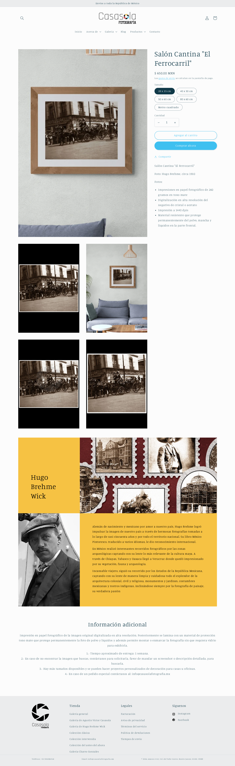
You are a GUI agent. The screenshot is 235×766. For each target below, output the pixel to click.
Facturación (128, 713)
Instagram (184, 713)
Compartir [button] (165, 156)
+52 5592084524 (47, 759)
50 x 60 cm (164, 99)
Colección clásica (80, 732)
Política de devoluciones (135, 732)
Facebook (183, 719)
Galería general (79, 713)
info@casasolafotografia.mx (101, 759)
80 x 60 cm (186, 99)
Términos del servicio (134, 726)
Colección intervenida (83, 738)
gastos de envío (167, 78)
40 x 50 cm (186, 91)
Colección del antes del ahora (87, 745)
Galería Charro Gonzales (84, 751)
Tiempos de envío (131, 738)
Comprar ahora (185, 145)
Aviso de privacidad (133, 720)
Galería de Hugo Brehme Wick (87, 726)
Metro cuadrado (168, 107)
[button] (22, 18)
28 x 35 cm (164, 91)
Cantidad (159, 115)
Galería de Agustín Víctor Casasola (90, 720)
